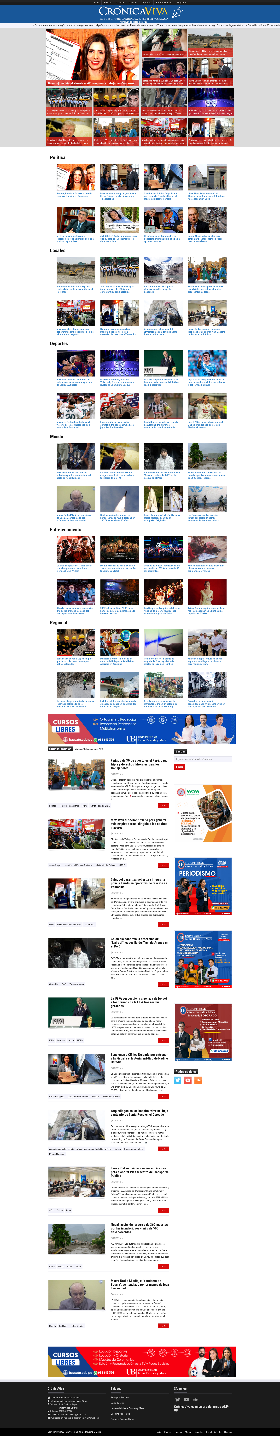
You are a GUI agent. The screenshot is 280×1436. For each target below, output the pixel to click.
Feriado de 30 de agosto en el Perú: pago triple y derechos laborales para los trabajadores (116, 141)
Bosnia (52, 1325)
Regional (181, 2)
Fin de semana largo (69, 805)
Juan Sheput (55, 865)
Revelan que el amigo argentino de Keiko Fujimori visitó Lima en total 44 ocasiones (208, 82)
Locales (120, 2)
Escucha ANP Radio (120, 1413)
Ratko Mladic (77, 1325)
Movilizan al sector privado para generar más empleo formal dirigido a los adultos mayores (163, 141)
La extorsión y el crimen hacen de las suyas (163, 53)
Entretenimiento (164, 2)
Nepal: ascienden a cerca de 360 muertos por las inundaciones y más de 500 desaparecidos (139, 1228)
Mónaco (61, 1040)
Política (107, 2)
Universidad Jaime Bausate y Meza (127, 1408)
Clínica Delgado (56, 1096)
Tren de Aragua (77, 984)
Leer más (163, 806)
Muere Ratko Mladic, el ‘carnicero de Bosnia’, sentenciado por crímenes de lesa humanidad (140, 1284)
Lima (68, 1210)
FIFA (51, 1040)
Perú (84, 805)
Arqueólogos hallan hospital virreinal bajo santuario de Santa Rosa (80, 1148)
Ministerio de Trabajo (105, 865)
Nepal (61, 1266)
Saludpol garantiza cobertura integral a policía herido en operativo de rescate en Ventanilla (210, 141)
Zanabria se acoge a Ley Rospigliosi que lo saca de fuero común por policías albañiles (114, 112)
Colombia (53, 984)
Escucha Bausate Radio (122, 1419)
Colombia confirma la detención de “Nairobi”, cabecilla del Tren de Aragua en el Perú (139, 942)
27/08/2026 (117, 774)
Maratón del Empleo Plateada (78, 865)
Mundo (133, 2)
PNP (51, 924)
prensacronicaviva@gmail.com (71, 1414)
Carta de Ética (117, 1402)
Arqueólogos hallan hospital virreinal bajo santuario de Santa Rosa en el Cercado (139, 1112)
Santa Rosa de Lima (100, 805)
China (52, 1266)
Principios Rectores (120, 1397)
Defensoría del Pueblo (78, 1096)
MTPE (122, 865)
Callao (118, 1148)
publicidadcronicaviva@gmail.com (83, 1417)
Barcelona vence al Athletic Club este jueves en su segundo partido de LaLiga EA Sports (164, 82)
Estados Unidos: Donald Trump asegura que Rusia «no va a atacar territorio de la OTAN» (67, 141)
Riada (69, 1266)
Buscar (179, 767)
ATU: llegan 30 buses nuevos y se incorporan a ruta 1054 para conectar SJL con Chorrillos (68, 112)
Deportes (146, 2)
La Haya (63, 1325)
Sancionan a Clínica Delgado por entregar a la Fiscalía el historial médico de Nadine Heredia (139, 1058)
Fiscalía (95, 1096)
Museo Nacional (56, 1153)
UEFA (80, 1040)
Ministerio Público (111, 1096)
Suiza (71, 1040)
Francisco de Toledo (133, 1148)
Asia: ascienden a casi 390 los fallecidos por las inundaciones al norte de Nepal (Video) (163, 112)
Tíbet (78, 1266)
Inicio (96, 2)
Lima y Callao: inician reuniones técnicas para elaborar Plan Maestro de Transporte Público (140, 1172)
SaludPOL (89, 924)
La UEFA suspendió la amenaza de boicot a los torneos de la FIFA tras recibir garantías (139, 1002)
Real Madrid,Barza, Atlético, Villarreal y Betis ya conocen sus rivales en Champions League (210, 112)
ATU (51, 1210)
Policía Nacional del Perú (69, 924)
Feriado (52, 805)
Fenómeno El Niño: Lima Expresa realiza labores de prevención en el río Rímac (208, 52)
